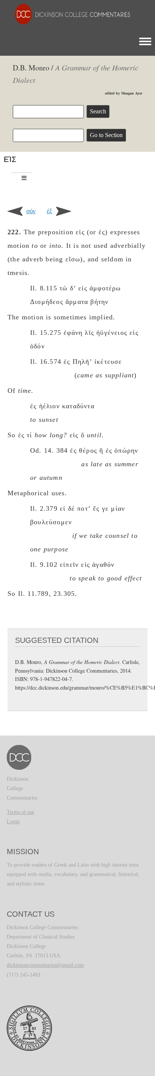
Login (13, 821)
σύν (31, 211)
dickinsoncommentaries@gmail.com (45, 965)
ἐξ (49, 211)
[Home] (69, 14)
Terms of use (20, 812)
